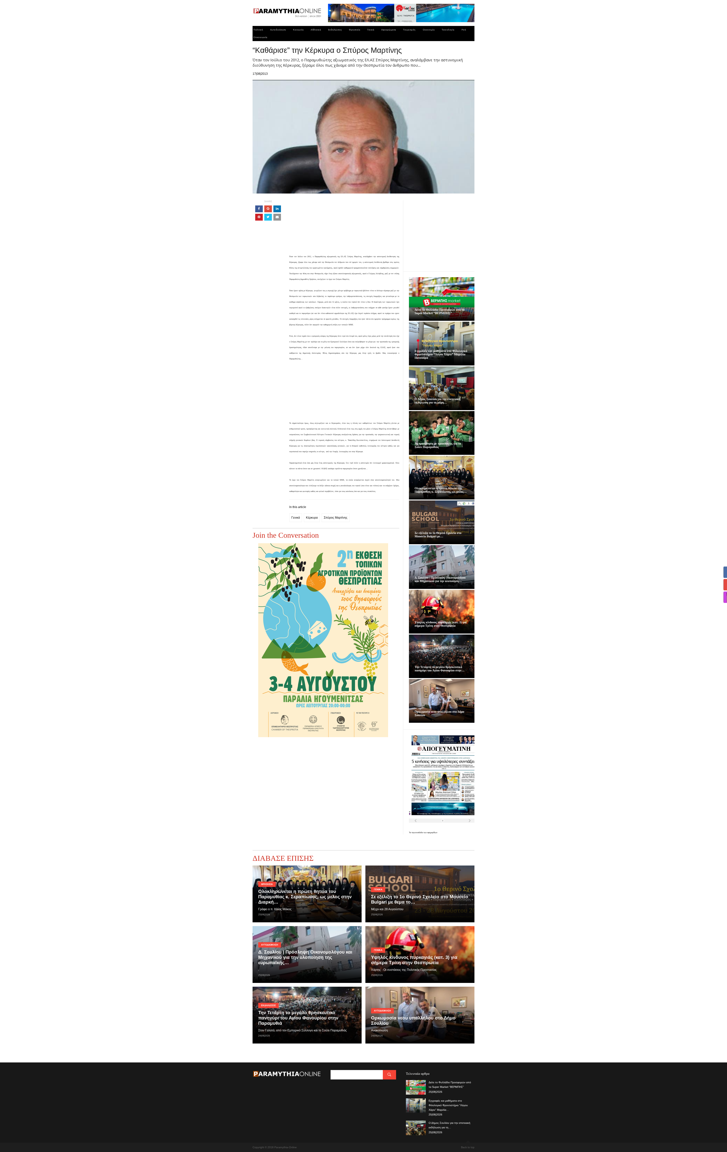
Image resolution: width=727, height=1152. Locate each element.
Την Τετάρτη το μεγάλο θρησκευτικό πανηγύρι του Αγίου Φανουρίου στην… (439, 668)
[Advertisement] (344, 226)
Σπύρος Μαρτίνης (335, 517)
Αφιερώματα (388, 29)
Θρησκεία (354, 29)
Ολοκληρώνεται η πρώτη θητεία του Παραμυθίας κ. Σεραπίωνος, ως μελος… (441, 490)
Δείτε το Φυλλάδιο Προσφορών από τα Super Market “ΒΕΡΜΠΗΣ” (440, 311)
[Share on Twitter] (268, 217)
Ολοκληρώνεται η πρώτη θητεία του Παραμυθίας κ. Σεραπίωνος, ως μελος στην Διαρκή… (305, 897)
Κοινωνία (298, 29)
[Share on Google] (268, 208)
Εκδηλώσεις (335, 29)
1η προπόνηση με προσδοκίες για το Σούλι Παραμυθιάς (438, 445)
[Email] (277, 217)
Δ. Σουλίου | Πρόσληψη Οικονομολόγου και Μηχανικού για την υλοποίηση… (440, 579)
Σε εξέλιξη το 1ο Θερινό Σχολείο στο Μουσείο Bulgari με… (438, 534)
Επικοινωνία (260, 37)
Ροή (464, 29)
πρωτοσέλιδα (418, 832)
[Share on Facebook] (259, 208)
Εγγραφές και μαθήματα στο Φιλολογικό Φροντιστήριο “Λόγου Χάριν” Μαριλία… (448, 1105)
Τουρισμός (409, 29)
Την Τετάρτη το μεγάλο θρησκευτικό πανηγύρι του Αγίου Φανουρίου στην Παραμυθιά (298, 1018)
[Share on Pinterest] (259, 217)
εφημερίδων (432, 832)
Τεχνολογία (448, 29)
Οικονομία (429, 29)
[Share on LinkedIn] (277, 208)
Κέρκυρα (312, 517)
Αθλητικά (316, 29)
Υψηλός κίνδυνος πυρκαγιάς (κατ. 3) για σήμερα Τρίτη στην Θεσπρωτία (440, 624)
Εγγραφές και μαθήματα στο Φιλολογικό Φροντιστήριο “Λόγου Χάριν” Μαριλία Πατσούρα (441, 354)
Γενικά (370, 29)
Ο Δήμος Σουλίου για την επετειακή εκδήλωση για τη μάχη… (437, 400)
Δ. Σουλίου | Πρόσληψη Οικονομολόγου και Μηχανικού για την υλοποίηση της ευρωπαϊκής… (305, 957)
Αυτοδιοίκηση (278, 29)
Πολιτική (258, 29)
